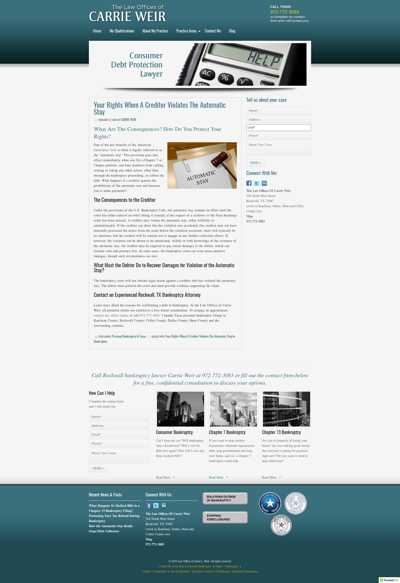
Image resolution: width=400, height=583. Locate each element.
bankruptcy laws (105, 150)
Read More (163, 477)
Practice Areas (186, 31)
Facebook (249, 183)
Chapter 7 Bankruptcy (226, 566)
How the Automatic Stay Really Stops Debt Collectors (111, 528)
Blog (232, 31)
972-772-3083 (284, 11)
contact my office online (111, 315)
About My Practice (155, 31)
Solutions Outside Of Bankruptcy (212, 571)
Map (249, 216)
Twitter (256, 183)
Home (97, 31)
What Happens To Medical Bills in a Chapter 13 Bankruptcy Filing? (114, 508)
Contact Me (213, 31)
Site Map (179, 566)
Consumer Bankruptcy (199, 566)
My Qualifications (122, 31)
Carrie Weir (128, 120)
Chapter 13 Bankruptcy (155, 571)
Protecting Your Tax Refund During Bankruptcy (114, 518)
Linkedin (264, 183)
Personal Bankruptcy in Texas (129, 336)
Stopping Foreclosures (245, 571)
